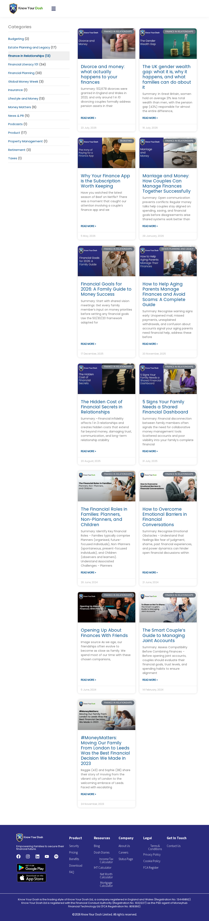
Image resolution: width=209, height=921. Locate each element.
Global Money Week (23, 81)
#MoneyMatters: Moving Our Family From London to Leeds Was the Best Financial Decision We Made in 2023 (105, 750)
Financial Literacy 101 (23, 64)
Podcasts (15, 124)
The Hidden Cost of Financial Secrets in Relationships (101, 407)
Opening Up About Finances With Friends (104, 632)
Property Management (25, 141)
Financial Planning (21, 73)
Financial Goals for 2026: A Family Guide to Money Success (106, 289)
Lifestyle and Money (23, 98)
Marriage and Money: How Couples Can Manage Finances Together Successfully (166, 183)
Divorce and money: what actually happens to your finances (103, 74)
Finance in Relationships (26, 56)
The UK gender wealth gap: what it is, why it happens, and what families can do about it (166, 77)
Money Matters (19, 107)
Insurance (15, 90)
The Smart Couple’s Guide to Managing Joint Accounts (163, 635)
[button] (54, 8)
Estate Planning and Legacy (29, 47)
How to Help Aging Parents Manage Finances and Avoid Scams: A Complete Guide (163, 294)
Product (14, 132)
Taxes (12, 158)
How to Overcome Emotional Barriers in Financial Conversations (164, 517)
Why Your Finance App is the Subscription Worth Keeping (105, 181)
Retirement (17, 150)
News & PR (16, 115)
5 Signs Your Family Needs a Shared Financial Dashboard (165, 407)
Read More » (88, 118)
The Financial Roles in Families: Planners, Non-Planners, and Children (104, 517)
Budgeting (16, 39)
